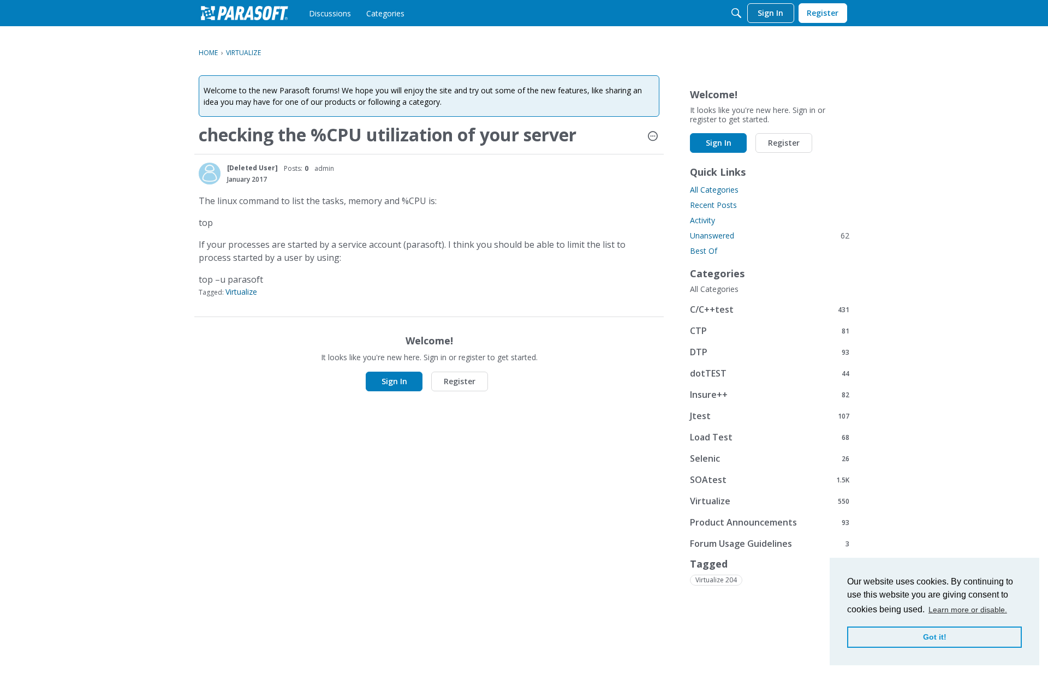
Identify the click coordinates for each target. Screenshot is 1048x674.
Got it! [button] (934, 637)
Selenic (769, 458)
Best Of (703, 251)
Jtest (769, 415)
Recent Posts (713, 205)
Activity (702, 220)
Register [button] (459, 381)
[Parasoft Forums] (244, 13)
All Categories (714, 189)
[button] (652, 137)
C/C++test (769, 309)
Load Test (769, 437)
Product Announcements (769, 522)
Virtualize (241, 292)
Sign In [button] (394, 381)
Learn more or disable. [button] (967, 609)
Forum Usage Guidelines (769, 543)
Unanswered (769, 235)
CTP (769, 330)
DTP (769, 351)
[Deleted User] (252, 167)
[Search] (736, 13)
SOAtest (769, 479)
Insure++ (769, 394)
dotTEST (769, 373)
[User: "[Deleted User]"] (210, 173)
